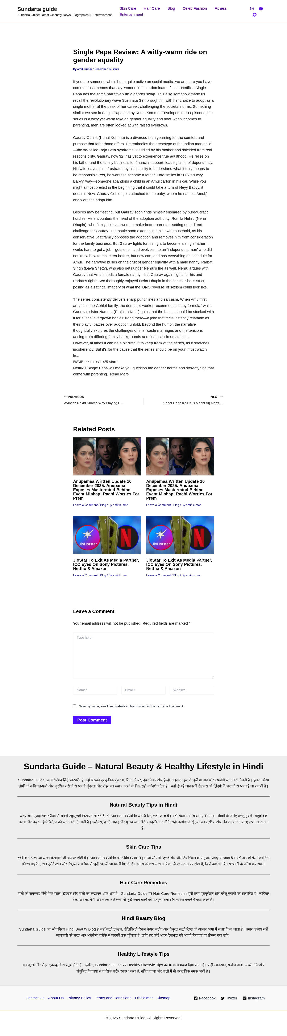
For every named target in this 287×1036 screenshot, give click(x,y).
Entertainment (131, 14)
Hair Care (152, 8)
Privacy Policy (79, 998)
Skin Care (128, 8)
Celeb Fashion (195, 8)
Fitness (221, 8)
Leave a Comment (85, 505)
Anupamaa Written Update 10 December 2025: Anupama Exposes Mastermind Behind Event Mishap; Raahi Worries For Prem (106, 489)
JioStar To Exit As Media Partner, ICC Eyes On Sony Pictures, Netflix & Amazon (106, 564)
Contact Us (35, 998)
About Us (56, 998)
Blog (171, 8)
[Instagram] (252, 9)
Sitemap (163, 998)
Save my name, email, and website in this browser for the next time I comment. (131, 706)
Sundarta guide (37, 9)
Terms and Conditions (113, 998)
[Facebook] (261, 9)
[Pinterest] (255, 15)
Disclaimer (144, 998)
